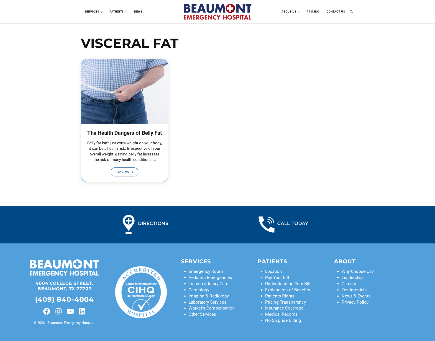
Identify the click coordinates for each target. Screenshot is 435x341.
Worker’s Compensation (212, 308)
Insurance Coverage (284, 308)
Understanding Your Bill (287, 283)
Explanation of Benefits (287, 289)
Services (196, 261)
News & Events (356, 296)
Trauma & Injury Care (208, 283)
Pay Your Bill (277, 277)
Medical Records (281, 314)
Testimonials (354, 289)
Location (273, 271)
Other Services (202, 314)
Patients (272, 261)
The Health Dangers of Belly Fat (124, 133)
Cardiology (199, 289)
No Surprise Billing (283, 320)
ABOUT (345, 261)
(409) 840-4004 (64, 299)
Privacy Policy (355, 302)
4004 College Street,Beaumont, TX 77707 (64, 286)
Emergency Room (206, 271)
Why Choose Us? (358, 271)
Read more (126, 172)
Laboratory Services (207, 302)
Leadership (352, 277)
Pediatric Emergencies (210, 277)
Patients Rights (279, 296)
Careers (349, 283)
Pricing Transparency (285, 302)
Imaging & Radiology (209, 296)
